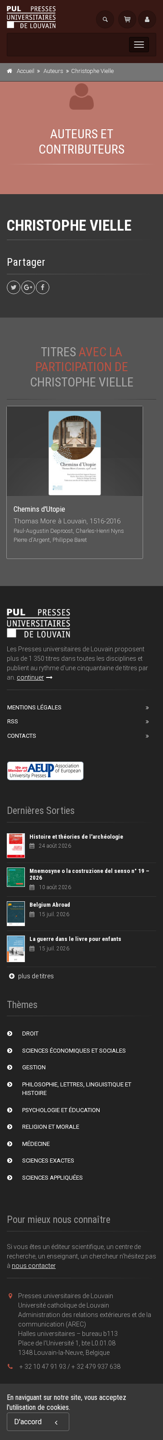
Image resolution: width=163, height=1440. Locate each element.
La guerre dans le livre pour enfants (75, 939)
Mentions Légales (34, 707)
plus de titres (35, 976)
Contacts (21, 735)
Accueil (25, 71)
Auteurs (53, 71)
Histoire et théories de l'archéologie (76, 836)
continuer (30, 677)
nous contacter (34, 1265)
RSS (12, 721)
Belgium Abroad (49, 904)
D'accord (28, 1421)
